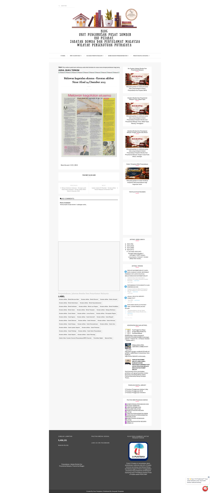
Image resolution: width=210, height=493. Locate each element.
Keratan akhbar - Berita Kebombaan (68, 303)
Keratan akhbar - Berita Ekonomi (89, 299)
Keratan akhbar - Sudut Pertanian (90, 327)
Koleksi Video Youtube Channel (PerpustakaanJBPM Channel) (75, 338)
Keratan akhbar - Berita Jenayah (108, 299)
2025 (128, 246)
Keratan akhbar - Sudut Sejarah (67, 334)
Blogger (82, 466)
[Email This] (71, 165)
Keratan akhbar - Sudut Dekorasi (67, 320)
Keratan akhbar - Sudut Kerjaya (67, 324)
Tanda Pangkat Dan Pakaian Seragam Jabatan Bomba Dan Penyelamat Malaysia (139, 331)
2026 (128, 244)
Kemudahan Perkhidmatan (117, 56)
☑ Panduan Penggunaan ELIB (134, 391)
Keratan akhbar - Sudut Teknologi (86, 334)
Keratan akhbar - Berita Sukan (67, 309)
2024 (128, 248)
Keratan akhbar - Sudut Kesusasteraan (88, 324)
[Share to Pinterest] (77, 165)
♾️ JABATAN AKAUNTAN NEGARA (135, 421)
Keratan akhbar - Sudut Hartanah (87, 320)
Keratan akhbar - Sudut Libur (107, 324)
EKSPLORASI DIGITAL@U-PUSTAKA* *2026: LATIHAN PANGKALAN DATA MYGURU (135, 306)
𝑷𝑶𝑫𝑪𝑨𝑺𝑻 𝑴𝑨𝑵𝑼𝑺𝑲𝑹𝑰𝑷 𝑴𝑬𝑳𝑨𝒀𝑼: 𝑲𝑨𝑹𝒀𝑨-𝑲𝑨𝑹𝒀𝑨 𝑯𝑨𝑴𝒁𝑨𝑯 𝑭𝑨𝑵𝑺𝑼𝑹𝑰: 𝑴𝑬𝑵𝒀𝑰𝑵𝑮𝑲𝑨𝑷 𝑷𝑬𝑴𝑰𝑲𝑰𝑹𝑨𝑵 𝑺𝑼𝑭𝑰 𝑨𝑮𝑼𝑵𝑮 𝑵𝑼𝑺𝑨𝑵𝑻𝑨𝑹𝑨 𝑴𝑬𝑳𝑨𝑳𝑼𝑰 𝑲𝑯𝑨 (141, 365)
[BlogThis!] (72, 165)
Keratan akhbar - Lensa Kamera (86, 313)
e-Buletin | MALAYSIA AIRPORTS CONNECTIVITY (140, 346)
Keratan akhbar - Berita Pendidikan (109, 306)
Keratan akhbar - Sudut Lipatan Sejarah (69, 327)
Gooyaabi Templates (118, 491)
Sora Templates (97, 491)
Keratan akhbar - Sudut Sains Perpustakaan (89, 331)
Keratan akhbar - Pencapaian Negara (106, 313)
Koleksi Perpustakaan (94, 56)
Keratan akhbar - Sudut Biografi (105, 317)
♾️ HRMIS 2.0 (129, 423)
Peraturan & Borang (140, 56)
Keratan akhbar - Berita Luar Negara (88, 306)
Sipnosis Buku (108, 338)
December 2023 (133, 251)
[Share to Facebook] (75, 165)
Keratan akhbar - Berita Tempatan (86, 309)
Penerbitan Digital (98, 338)
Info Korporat (75, 56)
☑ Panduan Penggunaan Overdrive (135, 392)
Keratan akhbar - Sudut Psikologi (67, 331)
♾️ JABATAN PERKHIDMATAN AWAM (136, 413)
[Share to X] (74, 165)
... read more (136, 280)
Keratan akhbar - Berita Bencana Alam (69, 299)
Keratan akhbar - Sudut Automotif (86, 317)
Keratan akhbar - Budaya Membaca (106, 309)
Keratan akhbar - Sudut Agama (67, 317)
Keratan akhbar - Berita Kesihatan (68, 306)
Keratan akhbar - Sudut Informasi (106, 320)
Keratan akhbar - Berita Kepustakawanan (90, 303)
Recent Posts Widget (128, 317)
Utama (63, 56)
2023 (128, 249)
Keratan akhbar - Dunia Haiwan (67, 313)
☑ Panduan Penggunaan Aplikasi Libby (136, 389)
